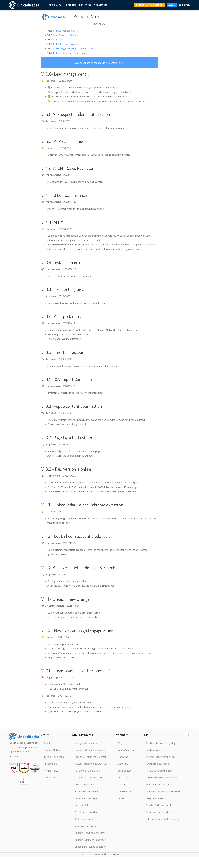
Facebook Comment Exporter (90, 756)
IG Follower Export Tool (87, 770)
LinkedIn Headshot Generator (91, 846)
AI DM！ (60, 39)
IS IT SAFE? (84, 4)
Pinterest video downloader (160, 756)
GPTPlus (122, 784)
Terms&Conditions (54, 756)
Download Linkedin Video (158, 812)
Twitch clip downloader (157, 763)
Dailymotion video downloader (161, 777)
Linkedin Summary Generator (90, 839)
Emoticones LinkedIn (86, 812)
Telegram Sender (154, 798)
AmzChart (123, 777)
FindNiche (123, 756)
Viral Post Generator (86, 825)
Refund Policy (51, 770)
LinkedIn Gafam (83, 805)
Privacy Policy (51, 763)
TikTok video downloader (158, 770)
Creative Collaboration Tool (159, 805)
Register (184, 4)
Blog (120, 743)
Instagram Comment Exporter (91, 763)
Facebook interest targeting (160, 743)
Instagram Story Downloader (90, 749)
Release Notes (52, 749)
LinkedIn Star (125, 791)
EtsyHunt (123, 763)
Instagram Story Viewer (87, 743)
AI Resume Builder (84, 818)
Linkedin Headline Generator (90, 832)
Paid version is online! (67, 44)
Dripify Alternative (84, 784)
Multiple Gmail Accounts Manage (162, 791)
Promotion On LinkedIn (87, 791)
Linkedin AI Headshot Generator (162, 818)
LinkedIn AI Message (86, 798)
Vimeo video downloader (158, 784)
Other (121, 798)
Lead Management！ (67, 30)
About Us (49, 743)
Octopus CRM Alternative (88, 777)
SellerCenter (124, 770)
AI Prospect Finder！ (67, 35)
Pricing (71, 4)
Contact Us (50, 777)
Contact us (114, 62)
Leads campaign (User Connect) (73, 52)
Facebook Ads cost (155, 749)
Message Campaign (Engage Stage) (75, 48)
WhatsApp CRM (126, 749)
